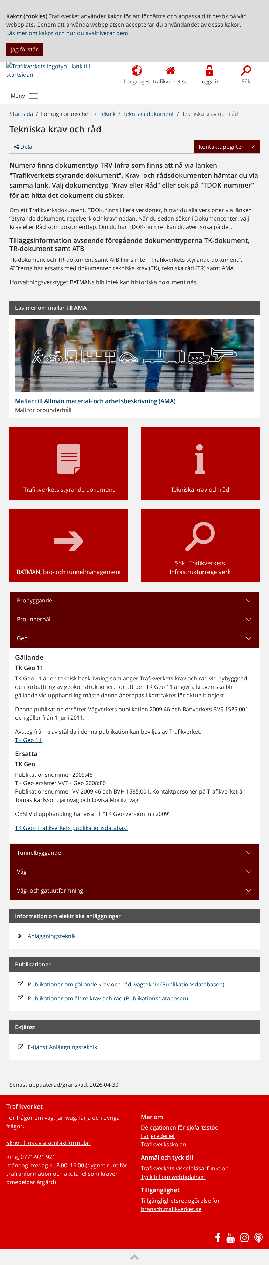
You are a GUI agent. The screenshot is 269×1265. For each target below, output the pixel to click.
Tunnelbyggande (39, 853)
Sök (246, 81)
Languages (137, 81)
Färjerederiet (158, 1136)
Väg (22, 871)
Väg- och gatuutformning (50, 890)
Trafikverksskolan (163, 1144)
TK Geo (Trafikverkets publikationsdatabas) (71, 828)
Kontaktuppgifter (221, 147)
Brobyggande (34, 600)
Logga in (209, 81)
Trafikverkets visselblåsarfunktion (185, 1168)
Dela (25, 147)
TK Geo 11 (28, 740)
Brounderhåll (34, 619)
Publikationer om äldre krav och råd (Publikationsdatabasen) (107, 998)
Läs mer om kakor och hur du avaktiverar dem (67, 33)
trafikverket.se (170, 81)
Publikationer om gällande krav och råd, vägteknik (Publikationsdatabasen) (125, 984)
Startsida (21, 114)
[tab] (134, 600)
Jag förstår (24, 49)
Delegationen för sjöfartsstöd (180, 1127)
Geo (22, 638)
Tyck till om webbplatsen (173, 1177)
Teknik (107, 114)
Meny (18, 95)
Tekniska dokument (148, 114)
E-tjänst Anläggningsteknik (61, 1047)
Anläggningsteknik (51, 936)
